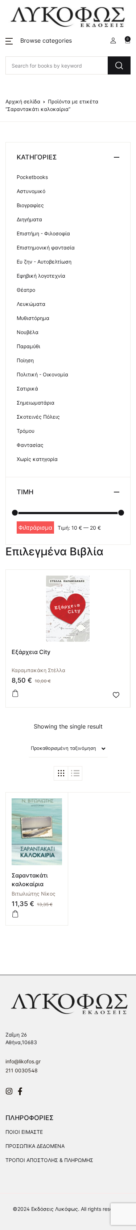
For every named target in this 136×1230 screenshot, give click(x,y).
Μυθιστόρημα (33, 318)
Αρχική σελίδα (22, 101)
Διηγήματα (29, 219)
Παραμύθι (28, 346)
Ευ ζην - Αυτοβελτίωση (44, 262)
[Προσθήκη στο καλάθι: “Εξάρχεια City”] (15, 693)
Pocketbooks (32, 177)
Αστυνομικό (31, 191)
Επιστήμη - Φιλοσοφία (43, 233)
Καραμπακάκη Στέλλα (38, 670)
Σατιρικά (27, 388)
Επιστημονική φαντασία (46, 247)
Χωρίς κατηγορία (37, 459)
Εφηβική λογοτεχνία (41, 276)
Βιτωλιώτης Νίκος (33, 894)
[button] (38, 40)
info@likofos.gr (23, 1061)
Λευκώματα (31, 304)
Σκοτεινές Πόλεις (38, 417)
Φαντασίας (30, 445)
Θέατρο (26, 290)
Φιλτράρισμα (35, 527)
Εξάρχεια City (31, 651)
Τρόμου (25, 431)
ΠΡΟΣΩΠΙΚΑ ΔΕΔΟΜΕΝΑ (35, 1146)
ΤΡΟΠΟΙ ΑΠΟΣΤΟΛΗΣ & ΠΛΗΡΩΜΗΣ (49, 1160)
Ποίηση (25, 360)
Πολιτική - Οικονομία (42, 374)
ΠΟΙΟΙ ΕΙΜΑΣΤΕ (24, 1132)
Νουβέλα (27, 332)
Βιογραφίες (30, 205)
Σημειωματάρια (35, 403)
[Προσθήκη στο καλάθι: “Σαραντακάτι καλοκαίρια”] (15, 914)
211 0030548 (21, 1070)
